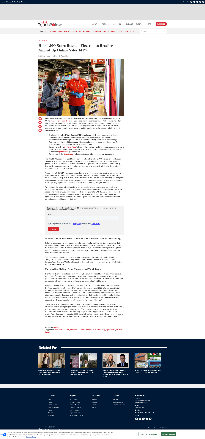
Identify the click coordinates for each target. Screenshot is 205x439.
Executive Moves (74, 405)
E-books (94, 407)
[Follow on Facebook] (191, 2)
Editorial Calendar (118, 402)
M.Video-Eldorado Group (87, 330)
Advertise (24, 2)
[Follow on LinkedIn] (194, 2)
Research (94, 402)
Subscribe (161, 24)
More (149, 24)
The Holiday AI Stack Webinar (59, 31)
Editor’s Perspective (53, 405)
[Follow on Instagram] (200, 2)
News (49, 399)
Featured (73, 330)
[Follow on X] (197, 2)
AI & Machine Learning (76, 407)
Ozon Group (101, 330)
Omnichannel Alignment (76, 415)
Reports (94, 405)
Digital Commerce (75, 413)
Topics (105, 24)
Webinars (94, 399)
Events (139, 24)
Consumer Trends (75, 402)
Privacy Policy (31, 437)
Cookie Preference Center (149, 434)
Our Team (116, 399)
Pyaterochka (110, 330)
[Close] (201, 434)
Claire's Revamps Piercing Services (131, 31)
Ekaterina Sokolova (62, 330)
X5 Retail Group (70, 147)
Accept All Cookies (168, 434)
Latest (94, 24)
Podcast (129, 24)
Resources (117, 24)
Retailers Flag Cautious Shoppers (104, 31)
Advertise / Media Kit (119, 405)
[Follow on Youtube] (203, 2)
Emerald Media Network (10, 2)
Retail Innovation (74, 410)
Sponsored (51, 415)
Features (42, 41)
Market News (73, 399)
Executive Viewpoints (53, 407)
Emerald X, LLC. (151, 427)
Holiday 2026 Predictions (81, 31)
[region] (102, 434)
